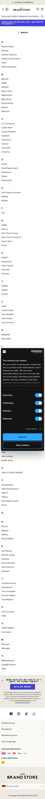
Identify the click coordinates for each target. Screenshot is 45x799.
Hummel (5, 274)
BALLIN (5, 79)
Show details (31, 429)
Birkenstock (7, 95)
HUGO (5, 258)
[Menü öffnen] (3, 9)
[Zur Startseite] (21, 9)
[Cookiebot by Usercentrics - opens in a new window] (31, 351)
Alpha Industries (9, 67)
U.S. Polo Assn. (8, 612)
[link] (21, 9)
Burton (5, 107)
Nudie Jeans (7, 460)
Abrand (5, 51)
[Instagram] (18, 713)
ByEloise (5, 111)
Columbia (6, 148)
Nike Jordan (7, 456)
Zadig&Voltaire (9, 665)
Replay (5, 535)
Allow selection (22, 445)
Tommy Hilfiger (9, 595)
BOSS (4, 83)
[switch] (38, 403)
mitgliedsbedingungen (22, 700)
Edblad (5, 197)
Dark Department (10, 168)
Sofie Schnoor (8, 567)
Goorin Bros (7, 241)
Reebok (5, 531)
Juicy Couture (8, 322)
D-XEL (5, 164)
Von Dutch (6, 632)
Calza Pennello (9, 132)
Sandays (5, 559)
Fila (3, 213)
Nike (4, 452)
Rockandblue (8, 539)
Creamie (6, 152)
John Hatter (7, 318)
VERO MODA (8, 628)
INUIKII (5, 286)
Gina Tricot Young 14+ (12, 237)
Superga (5, 571)
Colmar (5, 144)
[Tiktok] (26, 713)
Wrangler (6, 648)
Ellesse (5, 201)
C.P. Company (8, 124)
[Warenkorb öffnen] (42, 9)
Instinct (5, 294)
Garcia (5, 229)
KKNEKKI (6, 335)
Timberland (7, 587)
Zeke (4, 669)
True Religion (8, 599)
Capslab (5, 136)
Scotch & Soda (8, 563)
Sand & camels (8, 555)
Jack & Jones (8, 310)
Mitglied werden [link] (22, 686)
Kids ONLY (6, 339)
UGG (4, 616)
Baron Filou (7, 91)
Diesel (4, 176)
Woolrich (6, 644)
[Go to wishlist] (38, 9)
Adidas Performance (11, 59)
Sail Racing (7, 551)
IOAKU (5, 290)
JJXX (4, 306)
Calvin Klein (7, 128)
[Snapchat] (34, 713)
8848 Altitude (8, 661)
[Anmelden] (7, 9)
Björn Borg (6, 99)
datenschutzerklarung (22, 702)
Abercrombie (8, 47)
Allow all (22, 437)
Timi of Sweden (9, 591)
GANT (4, 225)
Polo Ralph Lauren (10, 501)
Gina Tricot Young (10, 233)
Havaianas (7, 262)
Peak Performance (10, 489)
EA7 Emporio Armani (11, 193)
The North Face (9, 583)
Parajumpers (7, 485)
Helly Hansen (8, 266)
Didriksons (6, 172)
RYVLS (5, 527)
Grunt (4, 245)
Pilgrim (5, 497)
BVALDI (5, 87)
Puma (4, 505)
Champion (6, 140)
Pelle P (5, 493)
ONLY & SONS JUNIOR (12, 473)
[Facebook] (11, 713)
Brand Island (7, 103)
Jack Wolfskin (8, 314)
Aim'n (4, 63)
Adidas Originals (9, 55)
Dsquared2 (7, 180)
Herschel (6, 270)
